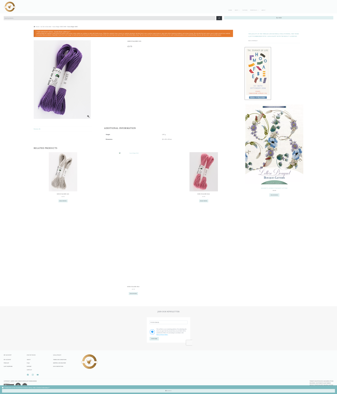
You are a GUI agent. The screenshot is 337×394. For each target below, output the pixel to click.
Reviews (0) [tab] (37, 129)
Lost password (8, 366)
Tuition (244, 10)
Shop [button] (236, 10)
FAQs (28, 363)
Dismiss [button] (169, 390)
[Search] (219, 18)
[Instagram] (33, 375)
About (263, 10)
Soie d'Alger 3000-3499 (59, 26)
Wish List (6, 363)
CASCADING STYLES (328, 381)
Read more (63, 201)
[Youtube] (38, 375)
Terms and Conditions (59, 359)
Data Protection (58, 366)
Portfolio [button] (253, 10)
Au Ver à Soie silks (46, 26)
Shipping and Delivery (59, 363)
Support (29, 366)
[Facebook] (28, 375)
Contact (29, 370)
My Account (7, 359)
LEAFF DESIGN (327, 383)
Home (230, 10)
